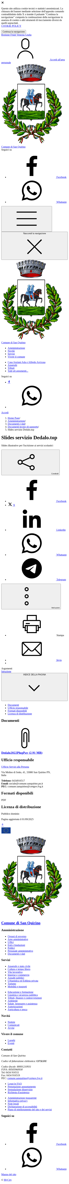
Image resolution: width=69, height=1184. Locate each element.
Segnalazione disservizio (20, 1089)
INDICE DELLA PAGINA (34, 674)
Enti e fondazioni (16, 945)
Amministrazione (16, 421)
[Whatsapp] (32, 407)
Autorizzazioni (15, 1006)
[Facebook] (9, 382)
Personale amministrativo (20, 951)
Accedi (5, 412)
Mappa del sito (8, 1174)
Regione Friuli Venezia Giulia (16, 34)
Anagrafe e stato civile (19, 966)
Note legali (13, 1103)
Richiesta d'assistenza (18, 1092)
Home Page (14, 418)
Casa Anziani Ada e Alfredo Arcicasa (26, 362)
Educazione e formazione (20, 992)
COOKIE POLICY (11, 26)
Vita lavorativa (15, 972)
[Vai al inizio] (2, 825)
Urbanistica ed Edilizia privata (23, 980)
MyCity (8, 1180)
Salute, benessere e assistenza (22, 1003)
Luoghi (11, 1040)
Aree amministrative (18, 939)
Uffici (11, 942)
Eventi (11, 1043)
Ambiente (13, 1000)
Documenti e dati (16, 423)
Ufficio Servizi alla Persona (15, 766)
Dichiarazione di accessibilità (22, 1106)
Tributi (11, 368)
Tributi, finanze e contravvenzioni (25, 997)
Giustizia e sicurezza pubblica (23, 995)
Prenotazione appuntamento (22, 1086)
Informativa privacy (18, 1100)
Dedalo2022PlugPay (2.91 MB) (21, 752)
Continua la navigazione (14, 31)
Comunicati (13, 1025)
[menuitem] (37, 501)
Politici (11, 948)
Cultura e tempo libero (19, 969)
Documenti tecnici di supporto (23, 426)
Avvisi (11, 1027)
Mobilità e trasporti (17, 986)
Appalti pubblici (16, 977)
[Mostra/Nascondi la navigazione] (26, 219)
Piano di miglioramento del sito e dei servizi (30, 1109)
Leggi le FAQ (15, 1083)
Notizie (11, 1022)
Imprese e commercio (18, 975)
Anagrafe (12, 365)
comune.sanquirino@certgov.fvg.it (24, 1078)
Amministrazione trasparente (22, 1098)
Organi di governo (17, 936)
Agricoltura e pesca (17, 1009)
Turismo (12, 983)
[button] (16, 348)
